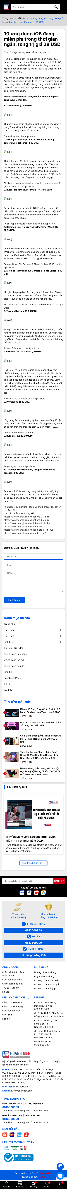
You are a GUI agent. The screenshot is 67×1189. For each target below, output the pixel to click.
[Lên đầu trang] (60, 1161)
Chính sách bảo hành (15, 654)
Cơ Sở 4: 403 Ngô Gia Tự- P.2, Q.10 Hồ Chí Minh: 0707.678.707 (47, 1034)
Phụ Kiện (9, 635)
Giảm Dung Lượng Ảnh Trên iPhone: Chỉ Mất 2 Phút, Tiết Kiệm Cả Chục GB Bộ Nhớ (40, 738)
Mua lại (6, 991)
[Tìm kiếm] (56, 7)
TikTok (7, 683)
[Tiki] (19, 1134)
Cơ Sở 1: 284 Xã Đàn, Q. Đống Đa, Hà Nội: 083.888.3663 (46, 1005)
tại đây (22, 99)
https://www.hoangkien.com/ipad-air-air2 (25, 533)
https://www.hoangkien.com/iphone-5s (24, 526)
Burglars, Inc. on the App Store (19, 466)
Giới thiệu (7, 1014)
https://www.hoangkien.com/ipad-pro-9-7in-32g (28, 529)
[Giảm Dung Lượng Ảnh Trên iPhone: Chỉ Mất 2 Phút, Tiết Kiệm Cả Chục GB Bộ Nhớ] (12, 740)
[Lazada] (12, 1134)
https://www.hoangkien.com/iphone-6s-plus (26, 520)
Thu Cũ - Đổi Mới (13, 647)
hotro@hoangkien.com (20, 1090)
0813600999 (33, 930)
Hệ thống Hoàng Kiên (34, 955)
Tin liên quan (17, 787)
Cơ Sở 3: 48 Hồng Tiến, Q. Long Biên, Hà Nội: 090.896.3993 (47, 1023)
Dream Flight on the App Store (19, 136)
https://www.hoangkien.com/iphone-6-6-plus (27, 523)
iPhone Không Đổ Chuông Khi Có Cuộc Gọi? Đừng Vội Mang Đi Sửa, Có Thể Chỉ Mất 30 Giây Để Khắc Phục (40, 771)
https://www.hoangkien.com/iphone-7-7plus (26, 516)
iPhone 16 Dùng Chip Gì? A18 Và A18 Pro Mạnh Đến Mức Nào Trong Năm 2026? (41, 711)
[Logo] (6, 7)
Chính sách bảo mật (12, 983)
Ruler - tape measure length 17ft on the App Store (29, 223)
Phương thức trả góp (45, 988)
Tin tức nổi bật (17, 702)
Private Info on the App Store (19, 432)
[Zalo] (21, 892)
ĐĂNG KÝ (59, 881)
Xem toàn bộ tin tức (32, 863)
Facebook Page (12, 678)
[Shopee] (4, 1134)
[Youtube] (36, 892)
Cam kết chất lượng (12, 979)
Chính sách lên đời (14, 659)
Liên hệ (8, 671)
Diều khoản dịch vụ (12, 1002)
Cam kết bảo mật (11, 1010)
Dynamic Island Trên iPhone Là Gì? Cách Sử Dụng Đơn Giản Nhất (40, 724)
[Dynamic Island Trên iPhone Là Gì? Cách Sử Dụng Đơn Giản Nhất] (12, 725)
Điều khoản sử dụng (12, 1006)
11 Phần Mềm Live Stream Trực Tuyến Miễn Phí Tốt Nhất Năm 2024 (30, 838)
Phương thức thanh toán (46, 980)
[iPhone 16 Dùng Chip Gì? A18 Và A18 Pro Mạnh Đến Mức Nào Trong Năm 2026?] (12, 712)
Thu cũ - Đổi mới (10, 987)
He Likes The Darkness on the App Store (24, 398)
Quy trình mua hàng (44, 976)
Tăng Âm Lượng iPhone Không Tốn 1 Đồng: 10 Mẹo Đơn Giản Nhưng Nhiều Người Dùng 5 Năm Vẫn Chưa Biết (39, 755)
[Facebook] (29, 892)
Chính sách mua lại (14, 666)
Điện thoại (9, 630)
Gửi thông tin (14, 600)
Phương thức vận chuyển (47, 984)
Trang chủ (9, 623)
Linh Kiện (9, 642)
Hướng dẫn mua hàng (45, 972)
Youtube (8, 690)
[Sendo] (26, 1134)
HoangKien (19, 58)
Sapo (42, 1176)
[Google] (43, 892)
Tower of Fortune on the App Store (21, 348)
